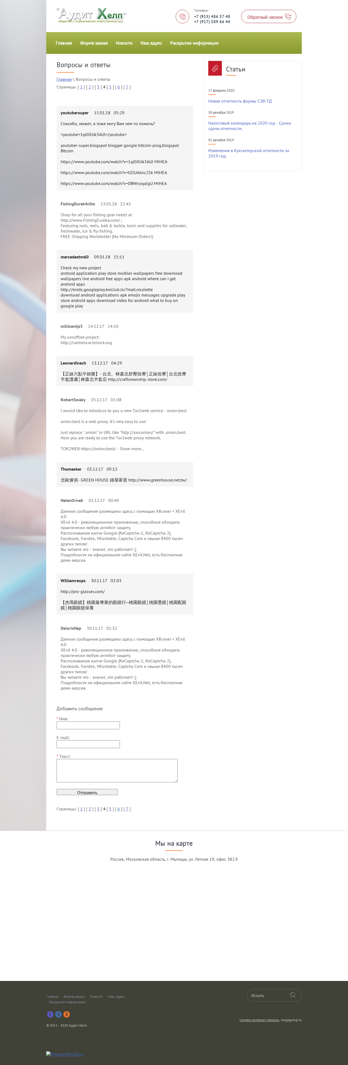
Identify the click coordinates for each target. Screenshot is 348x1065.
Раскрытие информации (194, 43)
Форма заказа (94, 43)
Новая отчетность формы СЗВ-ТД (240, 101)
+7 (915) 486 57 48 (212, 16)
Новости (124, 43)
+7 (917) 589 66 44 (212, 21)
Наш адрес (151, 43)
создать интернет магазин (259, 1020)
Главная (64, 43)
